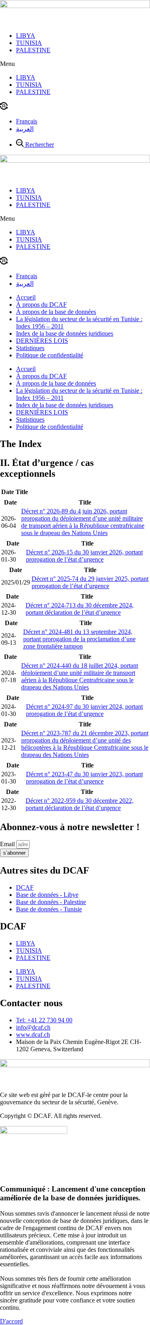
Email (8, 844)
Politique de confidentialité (49, 355)
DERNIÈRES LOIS (42, 340)
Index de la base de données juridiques (64, 333)
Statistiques (30, 348)
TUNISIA (29, 42)
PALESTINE (33, 50)
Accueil (26, 297)
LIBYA (25, 35)
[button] (75, 64)
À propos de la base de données (56, 311)
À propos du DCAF (41, 304)
